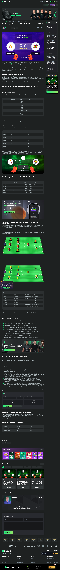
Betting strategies (4, 562)
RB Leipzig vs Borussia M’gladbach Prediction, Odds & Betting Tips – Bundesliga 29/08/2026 (51, 69)
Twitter (12, 28)
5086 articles (22, 499)
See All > (56, 22)
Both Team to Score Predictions (17, 467)
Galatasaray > (23, 166)
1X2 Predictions (8, 467)
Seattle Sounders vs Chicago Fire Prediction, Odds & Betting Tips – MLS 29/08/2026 (51, 63)
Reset (17, 406)
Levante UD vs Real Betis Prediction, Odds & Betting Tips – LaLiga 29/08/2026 (51, 53)
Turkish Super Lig (12, 63)
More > (41, 449)
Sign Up (52, 1)
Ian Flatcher (7, 27)
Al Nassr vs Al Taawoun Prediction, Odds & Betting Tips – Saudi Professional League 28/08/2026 (52, 86)
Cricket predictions (19, 563)
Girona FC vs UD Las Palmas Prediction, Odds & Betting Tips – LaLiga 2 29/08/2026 (51, 32)
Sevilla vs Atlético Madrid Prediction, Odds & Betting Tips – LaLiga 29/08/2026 (51, 42)
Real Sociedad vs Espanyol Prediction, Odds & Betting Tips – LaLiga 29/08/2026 (51, 47)
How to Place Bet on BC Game (50, 563)
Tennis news (33, 563)
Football (29, 467)
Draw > (23, 168)
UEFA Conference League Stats (50, 559)
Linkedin (14, 28)
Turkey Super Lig (40, 467)
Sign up (55, 553)
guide (9, 345)
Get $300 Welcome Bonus (10, 212)
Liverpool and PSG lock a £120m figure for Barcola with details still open (51, 27)
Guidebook (3, 558)
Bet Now (7, 406)
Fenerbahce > (23, 170)
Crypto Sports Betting (5, 559)
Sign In (47, 1)
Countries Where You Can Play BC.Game (52, 562)
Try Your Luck (6, 287)
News (32, 558)
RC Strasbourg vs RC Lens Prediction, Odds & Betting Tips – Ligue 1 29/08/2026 (51, 58)
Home (3, 21)
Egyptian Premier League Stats (50, 558)
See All (41, 463)
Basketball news (33, 559)
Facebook (17, 28)
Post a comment (8, 532)
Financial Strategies (5, 563)
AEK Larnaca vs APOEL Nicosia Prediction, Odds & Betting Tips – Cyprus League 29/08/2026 (51, 37)
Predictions (6, 21)
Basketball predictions (20, 562)
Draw (25, 467)
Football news (33, 562)
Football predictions (19, 559)
